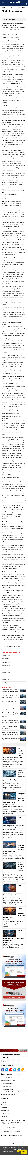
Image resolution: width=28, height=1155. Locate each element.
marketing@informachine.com (14, 1135)
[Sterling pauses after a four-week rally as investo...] (23, 691)
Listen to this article (10, 19)
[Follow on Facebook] (2, 1069)
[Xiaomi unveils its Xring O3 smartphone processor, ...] (23, 715)
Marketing (10, 7)
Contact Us (4, 1105)
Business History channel (8, 1094)
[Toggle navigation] (3, 3)
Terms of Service (5, 1113)
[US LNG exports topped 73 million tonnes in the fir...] (23, 708)
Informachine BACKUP (7, 1089)
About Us (3, 1102)
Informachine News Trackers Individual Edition (13, 1092)
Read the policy (22, 1151)
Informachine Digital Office (8, 1080)
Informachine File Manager (8, 1078)
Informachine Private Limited (13, 1142)
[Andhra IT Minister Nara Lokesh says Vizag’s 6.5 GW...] (23, 733)
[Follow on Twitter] (6, 1069)
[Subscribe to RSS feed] (22, 1069)
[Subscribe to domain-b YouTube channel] (10, 1069)
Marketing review (19, 7)
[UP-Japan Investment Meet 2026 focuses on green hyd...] (23, 722)
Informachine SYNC (6, 1086)
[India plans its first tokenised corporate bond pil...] (23, 696)
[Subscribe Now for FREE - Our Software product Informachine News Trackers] (14, 990)
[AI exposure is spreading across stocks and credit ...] (23, 739)
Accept (24, 1153)
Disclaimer (4, 1107)
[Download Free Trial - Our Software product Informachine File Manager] (14, 966)
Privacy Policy (5, 1110)
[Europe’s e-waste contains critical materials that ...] (23, 702)
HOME (3, 7)
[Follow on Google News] (18, 1069)
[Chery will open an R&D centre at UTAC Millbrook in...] (23, 727)
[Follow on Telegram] (14, 1069)
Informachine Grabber (7, 1083)
